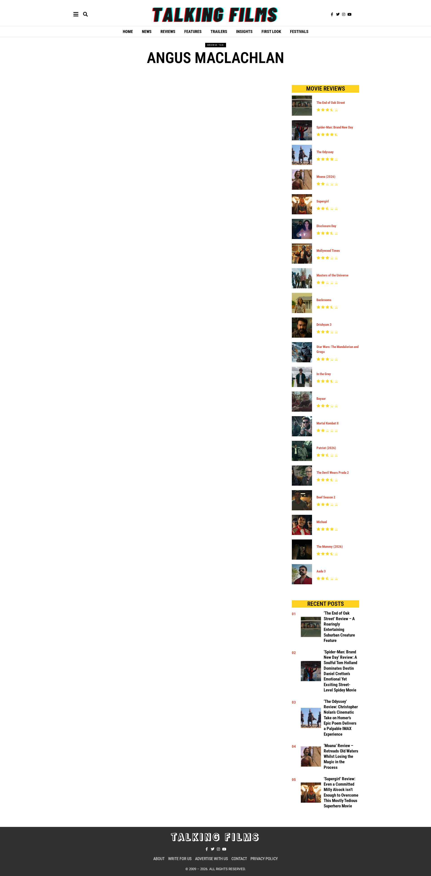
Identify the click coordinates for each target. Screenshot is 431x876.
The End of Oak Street (331, 103)
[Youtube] (349, 14)
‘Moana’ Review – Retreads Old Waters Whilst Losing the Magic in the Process (341, 756)
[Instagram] (343, 14)
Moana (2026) (326, 177)
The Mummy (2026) (330, 547)
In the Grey (324, 374)
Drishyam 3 (324, 325)
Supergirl (323, 201)
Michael (322, 522)
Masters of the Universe (332, 275)
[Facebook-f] (332, 14)
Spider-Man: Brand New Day (335, 127)
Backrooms (324, 300)
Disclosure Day (326, 226)
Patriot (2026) (326, 448)
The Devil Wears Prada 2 (333, 473)
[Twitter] (338, 14)
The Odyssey (325, 152)
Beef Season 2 (326, 497)
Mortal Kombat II (328, 423)
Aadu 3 (321, 571)
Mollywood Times (328, 251)
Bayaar (321, 399)
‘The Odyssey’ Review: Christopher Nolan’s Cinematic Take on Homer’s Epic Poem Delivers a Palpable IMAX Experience (341, 718)
